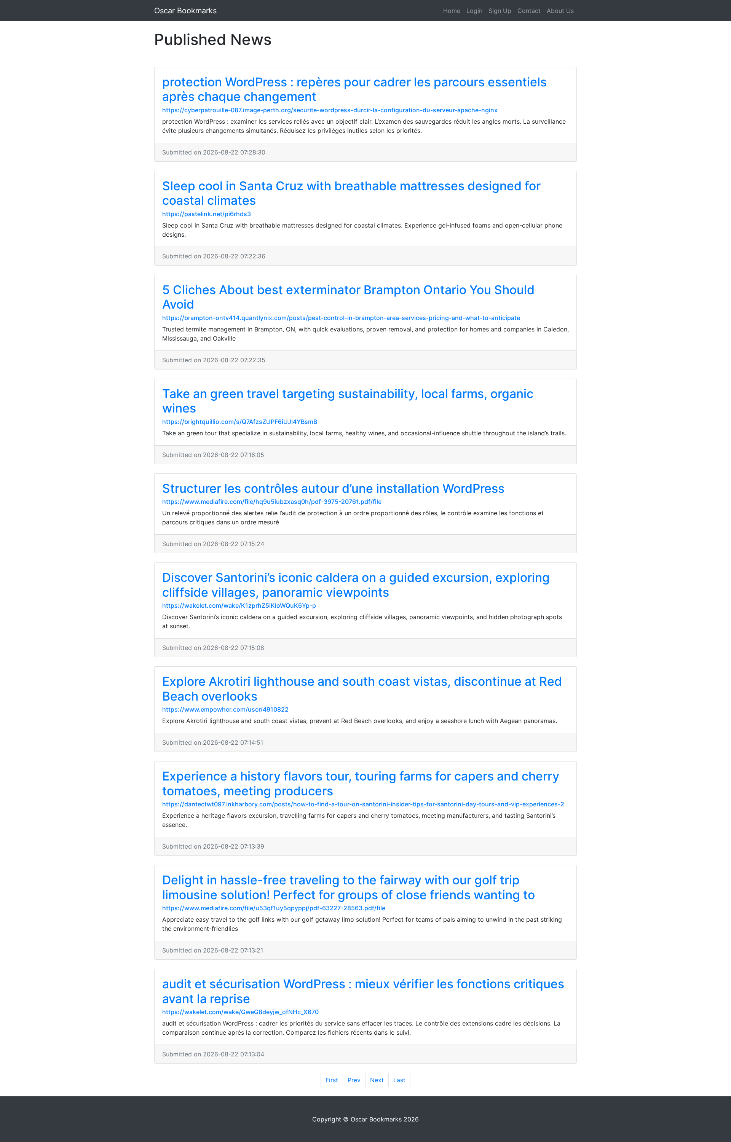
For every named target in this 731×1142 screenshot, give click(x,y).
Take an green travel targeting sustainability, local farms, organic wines (347, 401)
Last (399, 1080)
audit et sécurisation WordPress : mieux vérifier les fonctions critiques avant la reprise (363, 991)
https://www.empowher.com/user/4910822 (225, 709)
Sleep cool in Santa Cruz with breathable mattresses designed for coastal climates (351, 193)
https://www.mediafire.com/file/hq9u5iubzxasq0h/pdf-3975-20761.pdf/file (271, 501)
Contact (529, 10)
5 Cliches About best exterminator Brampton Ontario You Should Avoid (348, 297)
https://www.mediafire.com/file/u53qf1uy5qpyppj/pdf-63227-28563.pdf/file (273, 908)
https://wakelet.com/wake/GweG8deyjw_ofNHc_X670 (240, 1012)
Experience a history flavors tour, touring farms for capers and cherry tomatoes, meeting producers (360, 783)
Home (451, 10)
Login (474, 10)
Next (377, 1080)
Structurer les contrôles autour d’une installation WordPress (333, 488)
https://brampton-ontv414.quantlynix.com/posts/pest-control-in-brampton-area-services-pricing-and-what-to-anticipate (341, 318)
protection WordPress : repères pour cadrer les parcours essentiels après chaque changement (354, 89)
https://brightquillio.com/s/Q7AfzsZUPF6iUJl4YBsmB (239, 421)
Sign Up (499, 10)
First (332, 1080)
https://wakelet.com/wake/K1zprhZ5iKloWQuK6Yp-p (239, 605)
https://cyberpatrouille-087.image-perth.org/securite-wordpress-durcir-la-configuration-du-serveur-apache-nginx (330, 110)
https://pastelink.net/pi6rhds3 (206, 214)
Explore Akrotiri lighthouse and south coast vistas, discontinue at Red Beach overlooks (362, 688)
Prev (354, 1080)
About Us (560, 10)
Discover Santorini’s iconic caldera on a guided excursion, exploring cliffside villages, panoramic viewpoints (356, 584)
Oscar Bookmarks (185, 10)
